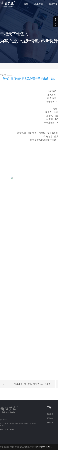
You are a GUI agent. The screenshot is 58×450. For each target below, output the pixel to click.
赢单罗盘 (38, 4)
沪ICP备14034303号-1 (44, 447)
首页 (26, 4)
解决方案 (53, 4)
